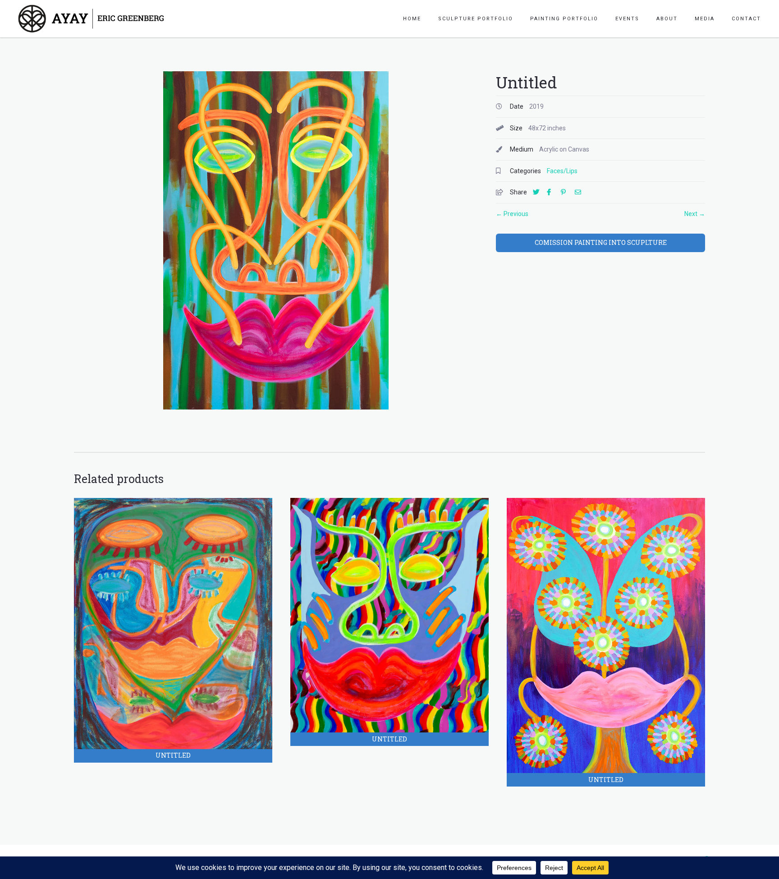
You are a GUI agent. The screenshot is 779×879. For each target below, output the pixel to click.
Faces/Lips (562, 171)
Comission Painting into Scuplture (601, 242)
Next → (694, 213)
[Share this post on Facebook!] (553, 192)
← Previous (512, 213)
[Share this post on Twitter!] (539, 192)
